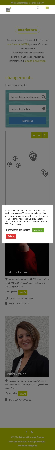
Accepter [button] (38, 230)
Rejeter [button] (11, 236)
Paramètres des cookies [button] (18, 230)
